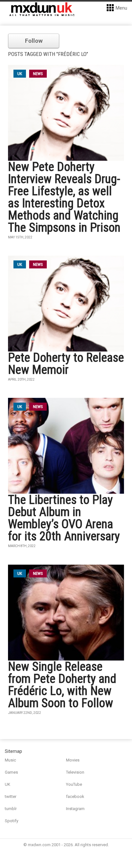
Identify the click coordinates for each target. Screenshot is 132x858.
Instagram (75, 808)
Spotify (11, 820)
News (38, 73)
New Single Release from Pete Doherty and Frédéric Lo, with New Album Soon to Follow (62, 685)
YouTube (74, 784)
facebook (75, 796)
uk (19, 73)
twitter (10, 796)
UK (7, 784)
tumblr (11, 808)
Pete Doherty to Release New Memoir (66, 364)
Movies (72, 760)
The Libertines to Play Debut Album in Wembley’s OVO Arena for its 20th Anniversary (64, 518)
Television (75, 772)
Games (11, 772)
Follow (34, 40)
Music (10, 760)
